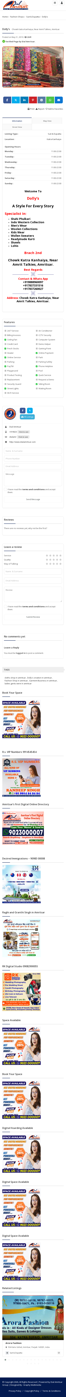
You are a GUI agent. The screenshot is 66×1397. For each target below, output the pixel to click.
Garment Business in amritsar (43, 680)
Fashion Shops (17, 16)
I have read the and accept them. (31, 491)
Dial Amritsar (15, 426)
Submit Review (33, 617)
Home (5, 16)
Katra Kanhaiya (54, 139)
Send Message (33, 499)
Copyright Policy (32, 1390)
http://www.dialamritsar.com (22, 442)
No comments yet (14, 636)
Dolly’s (45, 16)
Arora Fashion (13, 1342)
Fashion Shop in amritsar (16, 680)
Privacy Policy (15, 1390)
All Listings (28, 416)
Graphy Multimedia (32, 1385)
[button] (5, 1359)
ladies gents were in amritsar (18, 683)
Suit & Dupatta (33, 16)
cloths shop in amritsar (15, 677)
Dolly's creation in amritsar (39, 677)
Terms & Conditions (52, 1390)
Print (32, 108)
